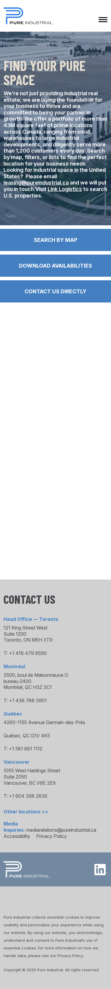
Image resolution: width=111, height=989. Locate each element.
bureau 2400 (17, 681)
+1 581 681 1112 (25, 749)
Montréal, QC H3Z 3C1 (28, 687)
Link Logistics (65, 189)
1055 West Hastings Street (32, 770)
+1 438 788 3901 (28, 700)
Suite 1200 (15, 634)
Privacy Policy (51, 836)
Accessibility (17, 836)
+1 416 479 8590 (28, 653)
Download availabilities (55, 266)
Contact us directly (55, 291)
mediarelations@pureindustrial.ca (61, 830)
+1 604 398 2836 (28, 796)
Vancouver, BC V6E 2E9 (30, 783)
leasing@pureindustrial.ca (36, 182)
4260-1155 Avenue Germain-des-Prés (44, 722)
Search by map (55, 240)
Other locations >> (26, 812)
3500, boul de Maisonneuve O (36, 675)
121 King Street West (25, 628)
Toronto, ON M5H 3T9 (28, 640)
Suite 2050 (15, 777)
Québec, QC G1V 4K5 (27, 736)
